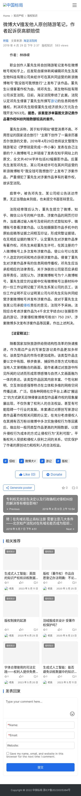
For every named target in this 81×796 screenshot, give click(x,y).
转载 (6, 40)
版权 (65, 461)
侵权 (26, 305)
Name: (13, 725)
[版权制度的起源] (21, 605)
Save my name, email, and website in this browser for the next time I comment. (34, 755)
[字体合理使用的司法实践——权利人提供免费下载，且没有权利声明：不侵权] (21, 652)
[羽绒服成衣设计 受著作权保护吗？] (60, 605)
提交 (40, 767)
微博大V (30, 461)
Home (6, 15)
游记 (54, 101)
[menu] (74, 5)
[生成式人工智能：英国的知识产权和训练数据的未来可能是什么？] (21, 558)
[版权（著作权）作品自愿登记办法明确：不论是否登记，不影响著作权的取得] (60, 558)
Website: (13, 745)
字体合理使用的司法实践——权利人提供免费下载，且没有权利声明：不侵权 (20, 669)
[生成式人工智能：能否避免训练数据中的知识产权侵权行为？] (60, 652)
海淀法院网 (30, 40)
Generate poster (20, 487)
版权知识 (47, 45)
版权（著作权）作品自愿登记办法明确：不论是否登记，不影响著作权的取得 (58, 576)
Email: (13, 735)
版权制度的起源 (15, 620)
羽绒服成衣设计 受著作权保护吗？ (59, 623)
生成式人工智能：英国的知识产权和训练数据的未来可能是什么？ (20, 576)
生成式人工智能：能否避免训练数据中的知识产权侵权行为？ (58, 669)
